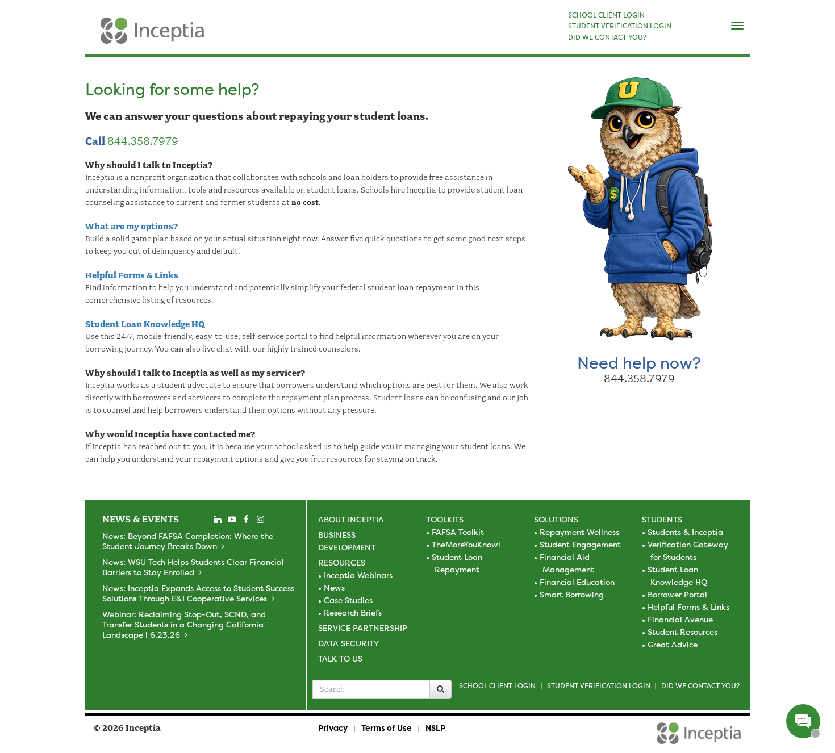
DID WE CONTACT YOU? (607, 37)
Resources (341, 562)
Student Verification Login (598, 686)
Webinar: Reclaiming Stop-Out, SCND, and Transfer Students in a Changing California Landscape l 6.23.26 (184, 624)
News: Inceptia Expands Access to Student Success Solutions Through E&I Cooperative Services (198, 593)
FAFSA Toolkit (458, 531)
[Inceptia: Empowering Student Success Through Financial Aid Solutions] (95, 36)
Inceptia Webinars (358, 575)
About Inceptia (351, 519)
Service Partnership (362, 627)
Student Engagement (580, 544)
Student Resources (682, 631)
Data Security (348, 643)
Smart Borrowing (572, 594)
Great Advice (673, 644)
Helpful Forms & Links (131, 275)
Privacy (333, 727)
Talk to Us (340, 658)
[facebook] (246, 519)
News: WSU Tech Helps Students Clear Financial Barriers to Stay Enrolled (193, 567)
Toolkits (445, 519)
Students (662, 519)
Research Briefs (353, 612)
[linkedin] (217, 519)
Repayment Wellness (579, 531)
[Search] (440, 689)
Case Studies (348, 600)
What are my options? (131, 226)
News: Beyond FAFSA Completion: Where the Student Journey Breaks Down (187, 540)
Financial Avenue (680, 619)
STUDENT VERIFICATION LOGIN (619, 26)
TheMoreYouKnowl (466, 544)
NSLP (435, 727)
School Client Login (497, 686)
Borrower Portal (677, 594)
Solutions (556, 519)
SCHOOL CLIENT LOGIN (606, 15)
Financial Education (577, 581)
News (334, 587)
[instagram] (260, 519)
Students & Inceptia (685, 531)
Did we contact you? (700, 686)
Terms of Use (386, 727)
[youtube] (232, 519)
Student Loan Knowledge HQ (144, 324)
